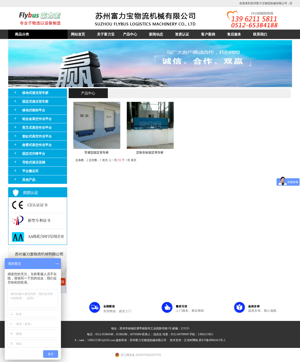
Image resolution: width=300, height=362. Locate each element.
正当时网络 (191, 340)
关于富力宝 (106, 34)
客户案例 (208, 34)
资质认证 (182, 34)
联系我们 (260, 34)
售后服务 (234, 34)
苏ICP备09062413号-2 (212, 340)
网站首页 (78, 34)
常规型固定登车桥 (96, 152)
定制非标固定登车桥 (150, 152)
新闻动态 (156, 34)
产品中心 (130, 34)
